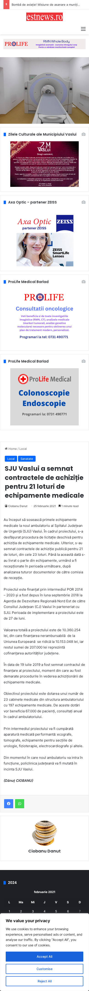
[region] (44, 952)
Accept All (44, 956)
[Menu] (83, 28)
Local (23, 448)
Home (12, 448)
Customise (44, 969)
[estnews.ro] (44, 17)
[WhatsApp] (19, 803)
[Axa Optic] (44, 44)
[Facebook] (8, 803)
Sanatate (27, 459)
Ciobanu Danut (17, 506)
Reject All (45, 981)
